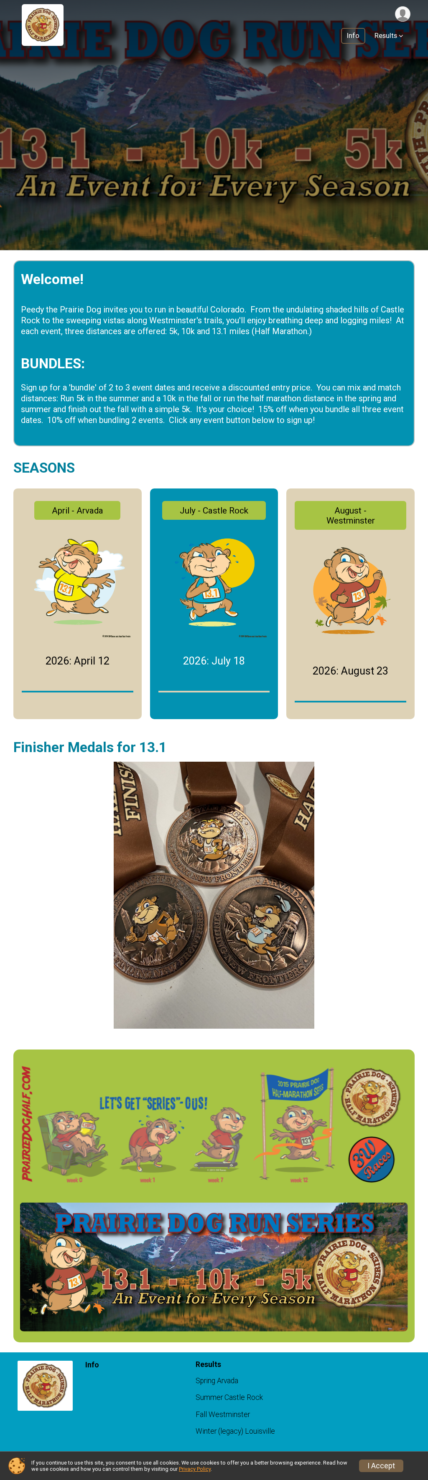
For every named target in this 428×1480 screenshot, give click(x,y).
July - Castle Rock (214, 511)
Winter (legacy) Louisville (235, 1431)
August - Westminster (350, 516)
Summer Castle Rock (229, 1397)
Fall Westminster (223, 1414)
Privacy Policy (195, 1469)
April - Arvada (77, 511)
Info (353, 36)
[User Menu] (402, 14)
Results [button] (385, 36)
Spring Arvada (217, 1381)
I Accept (381, 1466)
